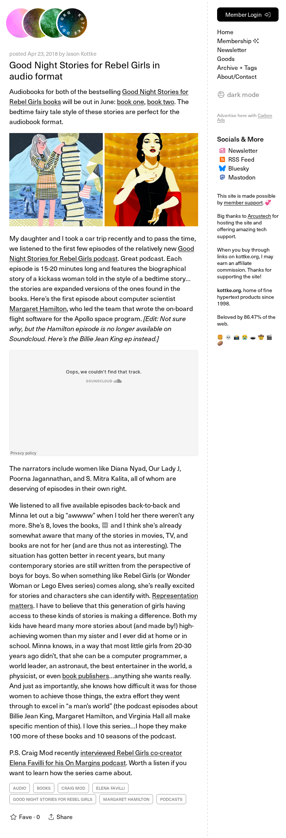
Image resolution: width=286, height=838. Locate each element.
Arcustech (259, 216)
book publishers (85, 675)
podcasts (171, 799)
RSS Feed (241, 159)
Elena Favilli (110, 788)
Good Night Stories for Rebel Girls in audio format (84, 70)
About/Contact (237, 76)
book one (130, 101)
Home (225, 31)
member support (243, 202)
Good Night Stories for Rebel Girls (52, 799)
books (44, 788)
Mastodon (241, 176)
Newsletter (232, 49)
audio (19, 788)
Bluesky (238, 168)
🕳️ (253, 336)
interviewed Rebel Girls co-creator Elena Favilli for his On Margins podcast (95, 757)
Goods (226, 58)
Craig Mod (73, 788)
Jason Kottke (81, 53)
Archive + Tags (237, 67)
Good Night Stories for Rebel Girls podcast (101, 253)
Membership (235, 40)
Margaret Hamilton (38, 308)
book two (160, 101)
